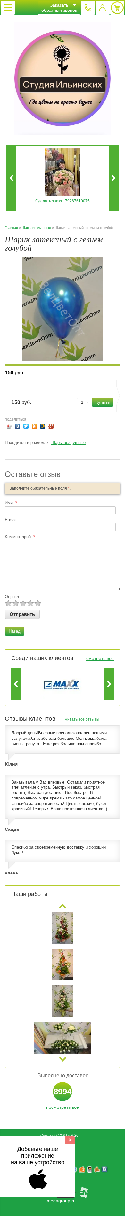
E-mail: (11, 519)
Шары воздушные (36, 227)
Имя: (11, 502)
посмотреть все (62, 1107)
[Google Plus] (51, 426)
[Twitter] (26, 426)
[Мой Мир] (42, 426)
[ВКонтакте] (17, 426)
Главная (11, 227)
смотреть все (100, 658)
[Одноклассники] (34, 426)
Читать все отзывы (82, 719)
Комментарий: (20, 536)
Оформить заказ (117, 8)
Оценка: (12, 596)
